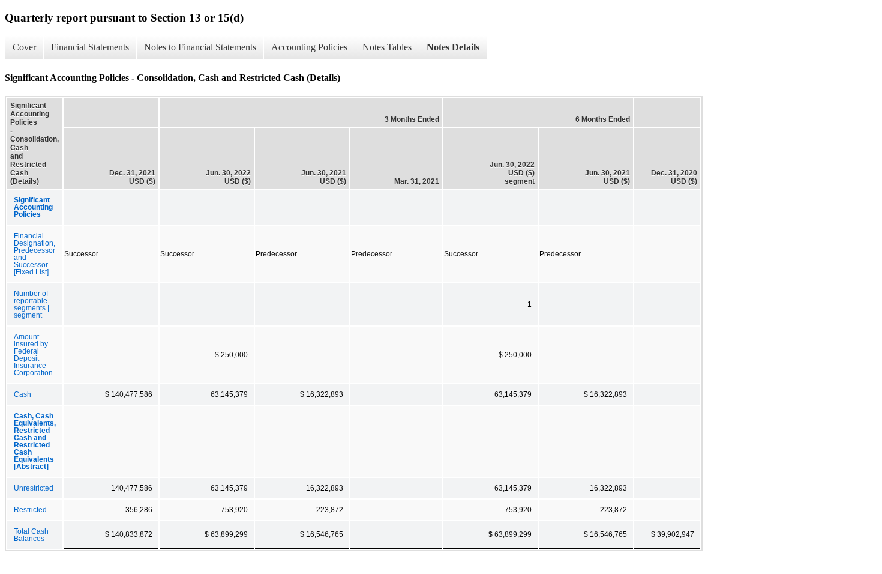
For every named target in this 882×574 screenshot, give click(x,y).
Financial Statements (90, 47)
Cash (22, 394)
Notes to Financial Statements (200, 47)
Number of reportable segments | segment (31, 304)
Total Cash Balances (31, 535)
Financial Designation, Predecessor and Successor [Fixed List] (34, 254)
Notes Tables (387, 47)
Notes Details (453, 47)
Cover (24, 47)
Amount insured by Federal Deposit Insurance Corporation (33, 354)
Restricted (30, 509)
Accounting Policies (309, 47)
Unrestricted (33, 488)
